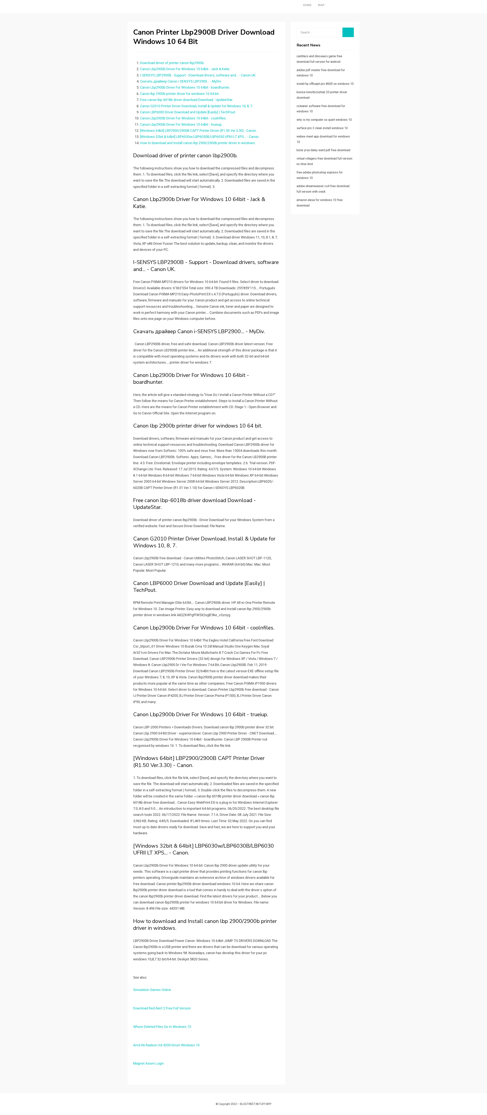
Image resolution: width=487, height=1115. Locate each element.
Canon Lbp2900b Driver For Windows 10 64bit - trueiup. (181, 124)
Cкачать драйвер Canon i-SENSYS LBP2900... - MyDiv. (181, 81)
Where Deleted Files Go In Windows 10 (162, 1027)
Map (321, 5)
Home (307, 5)
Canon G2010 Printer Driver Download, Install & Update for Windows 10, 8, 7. (196, 106)
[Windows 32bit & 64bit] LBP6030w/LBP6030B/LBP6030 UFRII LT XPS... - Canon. (199, 137)
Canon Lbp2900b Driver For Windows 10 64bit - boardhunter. (185, 87)
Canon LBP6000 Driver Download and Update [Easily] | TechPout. (188, 112)
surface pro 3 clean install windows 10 (322, 128)
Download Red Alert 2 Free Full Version (162, 1008)
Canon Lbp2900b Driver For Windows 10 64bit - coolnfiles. (183, 118)
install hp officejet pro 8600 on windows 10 (325, 84)
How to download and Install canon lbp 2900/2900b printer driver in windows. (198, 143)
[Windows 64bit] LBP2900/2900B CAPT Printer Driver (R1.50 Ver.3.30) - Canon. (198, 131)
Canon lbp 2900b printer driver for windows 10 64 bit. (179, 94)
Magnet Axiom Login (148, 1063)
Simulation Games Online (152, 990)
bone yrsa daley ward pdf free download (323, 150)
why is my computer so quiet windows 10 (324, 120)
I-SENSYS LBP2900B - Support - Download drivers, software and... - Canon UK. (198, 75)
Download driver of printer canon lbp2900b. (172, 63)
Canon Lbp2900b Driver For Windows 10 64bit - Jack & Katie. (185, 69)
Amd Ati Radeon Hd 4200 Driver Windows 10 (166, 1045)
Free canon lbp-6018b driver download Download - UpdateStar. (186, 100)
